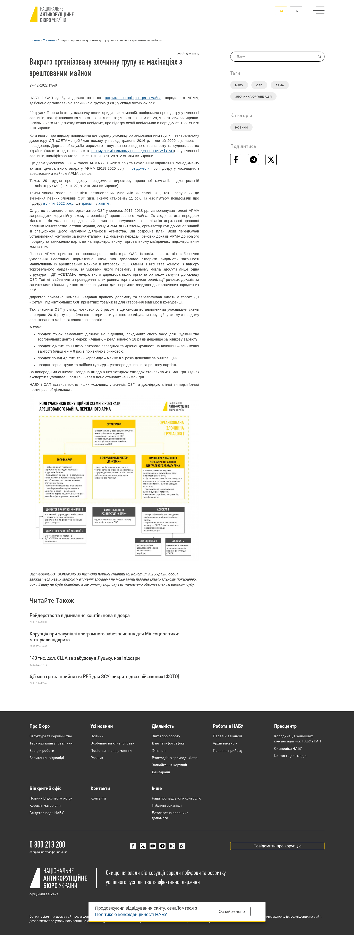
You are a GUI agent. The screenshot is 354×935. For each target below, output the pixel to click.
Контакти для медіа (290, 755)
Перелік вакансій (227, 735)
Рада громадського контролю (176, 798)
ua (281, 10)
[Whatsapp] (182, 846)
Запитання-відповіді (47, 757)
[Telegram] (162, 846)
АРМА (280, 85)
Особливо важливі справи (112, 743)
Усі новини (102, 726)
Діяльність (163, 726)
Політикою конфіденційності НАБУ (131, 914)
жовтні (104, 203)
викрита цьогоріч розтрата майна (133, 98)
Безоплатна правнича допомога (170, 815)
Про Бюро (40, 726)
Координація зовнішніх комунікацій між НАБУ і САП (297, 738)
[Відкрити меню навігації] (318, 10)
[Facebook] (133, 846)
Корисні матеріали (45, 805)
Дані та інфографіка (168, 743)
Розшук (97, 757)
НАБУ (239, 85)
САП (259, 85)
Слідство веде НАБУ (47, 812)
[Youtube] (153, 846)
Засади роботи (42, 750)
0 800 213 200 (47, 843)
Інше (157, 788)
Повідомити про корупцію (277, 846)
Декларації (161, 771)
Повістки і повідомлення (111, 750)
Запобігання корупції (169, 764)
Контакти (100, 788)
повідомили (139, 168)
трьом (87, 203)
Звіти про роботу (166, 735)
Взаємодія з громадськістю (174, 757)
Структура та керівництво (51, 735)
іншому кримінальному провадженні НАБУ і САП (132, 151)
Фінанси (159, 750)
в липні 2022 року (58, 203)
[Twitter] (143, 846)
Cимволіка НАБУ (288, 748)
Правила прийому (228, 750)
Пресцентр (285, 726)
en (296, 10)
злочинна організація (253, 96)
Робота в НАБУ (228, 726)
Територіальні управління (51, 743)
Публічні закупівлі (167, 805)
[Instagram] (172, 846)
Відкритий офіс (45, 788)
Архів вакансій (225, 743)
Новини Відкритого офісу (51, 798)
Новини (241, 127)
